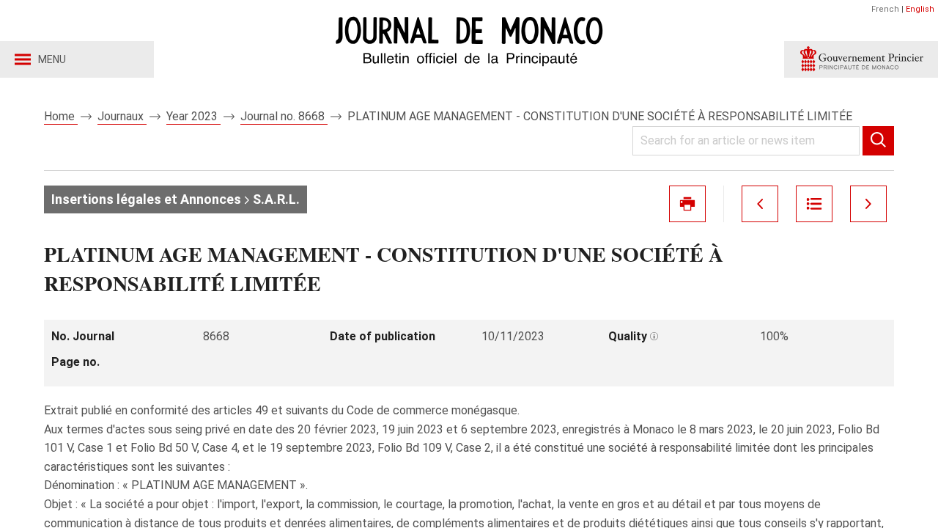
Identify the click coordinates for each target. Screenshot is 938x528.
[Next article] (868, 204)
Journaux (122, 116)
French (885, 9)
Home (61, 116)
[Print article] (687, 204)
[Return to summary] (814, 204)
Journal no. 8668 (284, 116)
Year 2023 (193, 116)
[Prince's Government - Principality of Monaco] (861, 59)
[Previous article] (760, 204)
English (920, 9)
